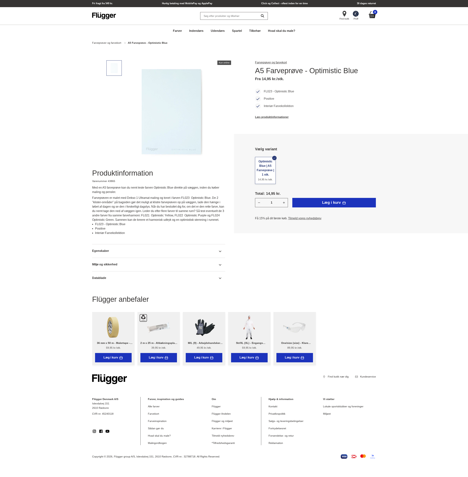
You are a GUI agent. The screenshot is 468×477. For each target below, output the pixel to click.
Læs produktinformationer (272, 117)
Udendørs (218, 30)
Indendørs (196, 30)
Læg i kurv (332, 202)
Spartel (237, 30)
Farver (177, 30)
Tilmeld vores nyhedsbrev (304, 218)
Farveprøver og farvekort (271, 62)
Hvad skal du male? (281, 30)
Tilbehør (255, 30)
